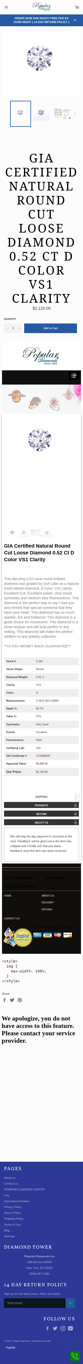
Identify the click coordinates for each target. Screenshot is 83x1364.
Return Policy (12, 1212)
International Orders (17, 1201)
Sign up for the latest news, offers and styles (32, 1293)
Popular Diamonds (21, 1341)
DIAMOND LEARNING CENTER (24, 1189)
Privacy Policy (13, 1207)
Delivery (48, 902)
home (7, 895)
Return (47, 909)
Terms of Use (12, 1224)
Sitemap (9, 1236)
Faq (6, 1195)
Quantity (10, 319)
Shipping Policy (13, 1218)
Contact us (12, 918)
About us (48, 895)
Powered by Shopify (41, 1341)
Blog (7, 1230)
